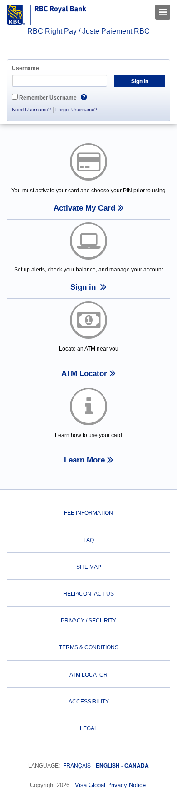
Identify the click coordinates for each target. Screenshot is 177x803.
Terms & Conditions (88, 647)
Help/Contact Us (88, 594)
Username (25, 68)
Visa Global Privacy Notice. (111, 785)
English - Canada (121, 765)
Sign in (84, 287)
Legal (89, 728)
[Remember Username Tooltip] (83, 95)
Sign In (139, 81)
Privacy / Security (88, 620)
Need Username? (31, 109)
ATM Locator (88, 675)
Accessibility (89, 701)
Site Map (88, 567)
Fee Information (88, 513)
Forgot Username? (76, 109)
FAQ (89, 540)
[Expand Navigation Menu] (162, 12)
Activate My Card (84, 208)
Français (77, 765)
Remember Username (48, 98)
